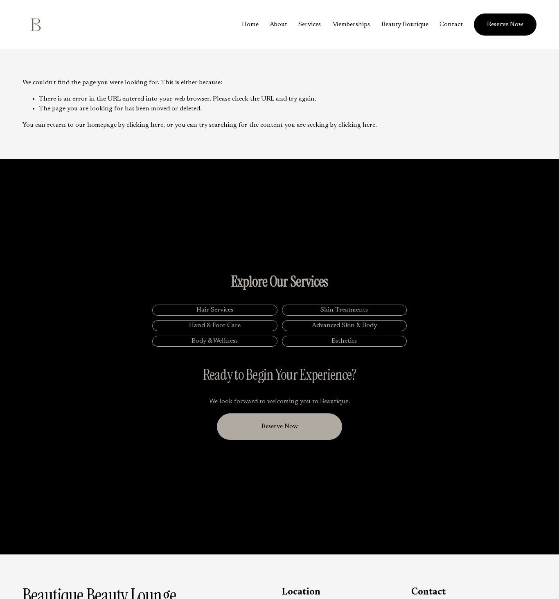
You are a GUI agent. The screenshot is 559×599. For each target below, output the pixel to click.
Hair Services (214, 310)
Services (309, 24)
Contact (451, 24)
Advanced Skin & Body (344, 325)
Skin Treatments (344, 310)
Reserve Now (505, 24)
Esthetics (344, 341)
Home (250, 24)
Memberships (351, 24)
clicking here (144, 125)
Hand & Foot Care (215, 325)
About (278, 24)
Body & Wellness (215, 341)
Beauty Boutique (404, 24)
